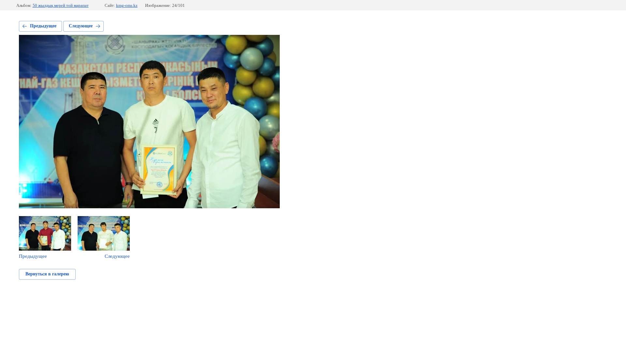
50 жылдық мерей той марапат (61, 5)
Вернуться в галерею (47, 273)
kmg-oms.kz (127, 5)
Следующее (81, 25)
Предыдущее (43, 25)
